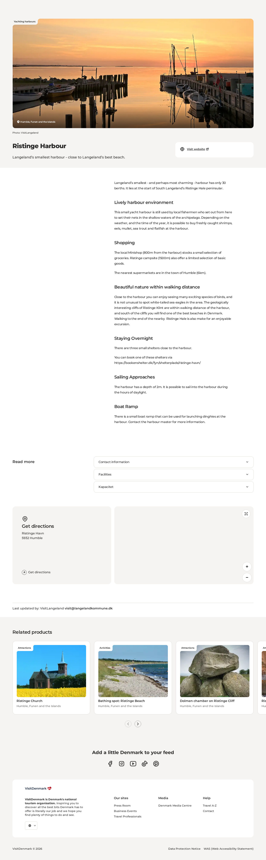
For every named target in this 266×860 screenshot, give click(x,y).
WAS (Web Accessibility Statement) (229, 848)
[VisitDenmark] (38, 788)
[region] (184, 545)
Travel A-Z (210, 805)
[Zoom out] (247, 577)
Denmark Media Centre (175, 805)
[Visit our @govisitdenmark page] (144, 763)
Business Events (125, 811)
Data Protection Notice (184, 848)
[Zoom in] (247, 566)
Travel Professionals (127, 816)
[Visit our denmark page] (110, 763)
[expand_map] (246, 514)
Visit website (196, 149)
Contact (208, 811)
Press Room (122, 805)
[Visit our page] (121, 763)
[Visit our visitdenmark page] (133, 763)
